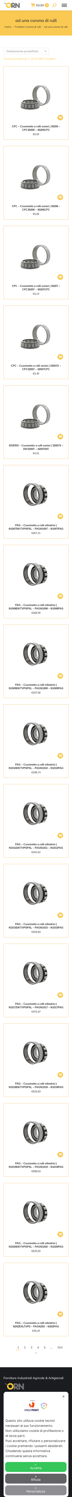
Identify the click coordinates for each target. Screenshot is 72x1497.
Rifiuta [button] (36, 1479)
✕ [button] (63, 1396)
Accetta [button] (36, 1468)
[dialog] (36, 1444)
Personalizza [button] (35, 1491)
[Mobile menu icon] (64, 5)
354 (60, 1347)
